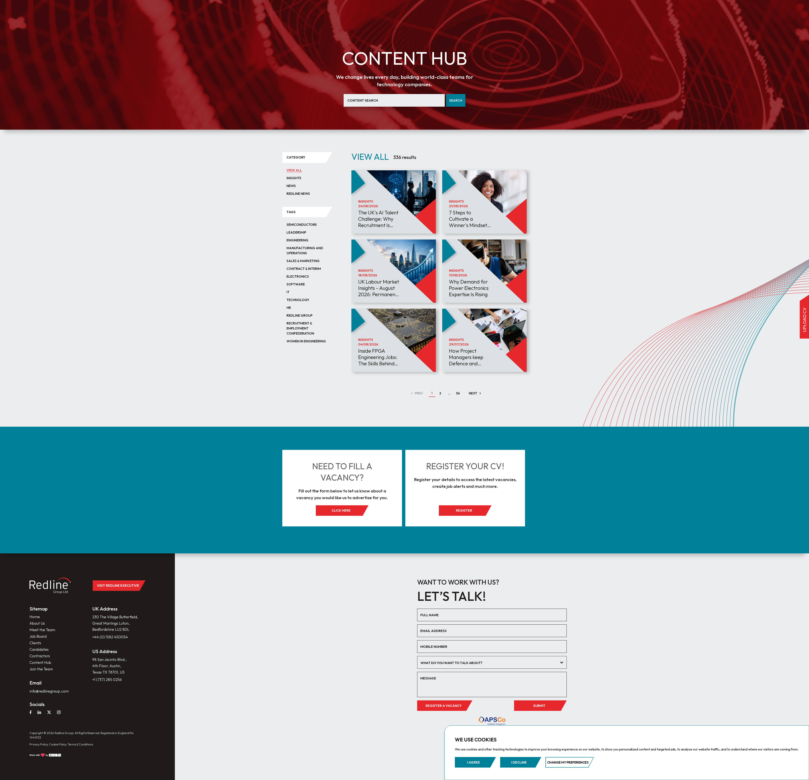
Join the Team (41, 669)
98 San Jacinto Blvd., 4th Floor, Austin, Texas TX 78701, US (109, 665)
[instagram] (59, 712)
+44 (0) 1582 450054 (110, 637)
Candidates (39, 649)
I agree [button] (473, 762)
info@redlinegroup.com (49, 691)
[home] (50, 586)
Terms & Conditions (80, 744)
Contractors (39, 656)
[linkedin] (39, 712)
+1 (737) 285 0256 (107, 679)
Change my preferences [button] (568, 762)
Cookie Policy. (58, 744)
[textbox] (489, 662)
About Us (37, 623)
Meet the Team (42, 629)
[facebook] (30, 712)
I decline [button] (519, 762)
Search (455, 100)
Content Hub (40, 662)
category (296, 157)
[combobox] (492, 662)
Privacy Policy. (38, 744)
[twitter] (49, 712)
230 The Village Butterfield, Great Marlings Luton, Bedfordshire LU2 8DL (115, 623)
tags (291, 212)
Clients (35, 642)
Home (34, 616)
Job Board (38, 636)
